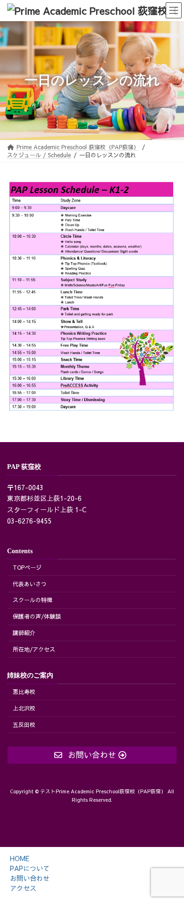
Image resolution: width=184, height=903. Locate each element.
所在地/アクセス (34, 649)
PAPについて (30, 868)
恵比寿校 (24, 691)
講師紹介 (24, 633)
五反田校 (24, 724)
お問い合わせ (30, 878)
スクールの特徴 (32, 600)
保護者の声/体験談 (37, 616)
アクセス (23, 888)
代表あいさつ (30, 583)
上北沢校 (24, 708)
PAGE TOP (169, 860)
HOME (19, 858)
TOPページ (27, 567)
